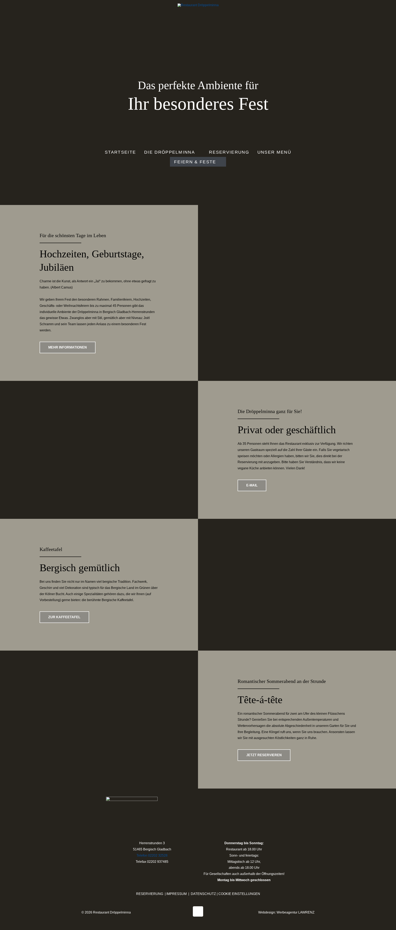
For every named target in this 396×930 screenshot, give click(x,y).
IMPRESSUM (176, 894)
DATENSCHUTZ (203, 894)
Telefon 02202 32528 (152, 855)
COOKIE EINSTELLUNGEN (239, 894)
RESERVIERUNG (149, 894)
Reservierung (229, 152)
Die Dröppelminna (169, 152)
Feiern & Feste (195, 161)
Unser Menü (274, 152)
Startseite (120, 152)
